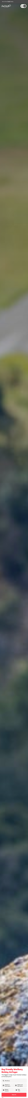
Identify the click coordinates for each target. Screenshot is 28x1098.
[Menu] (23, 6)
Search (14, 1095)
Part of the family (7, 1)
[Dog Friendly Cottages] (6, 6)
